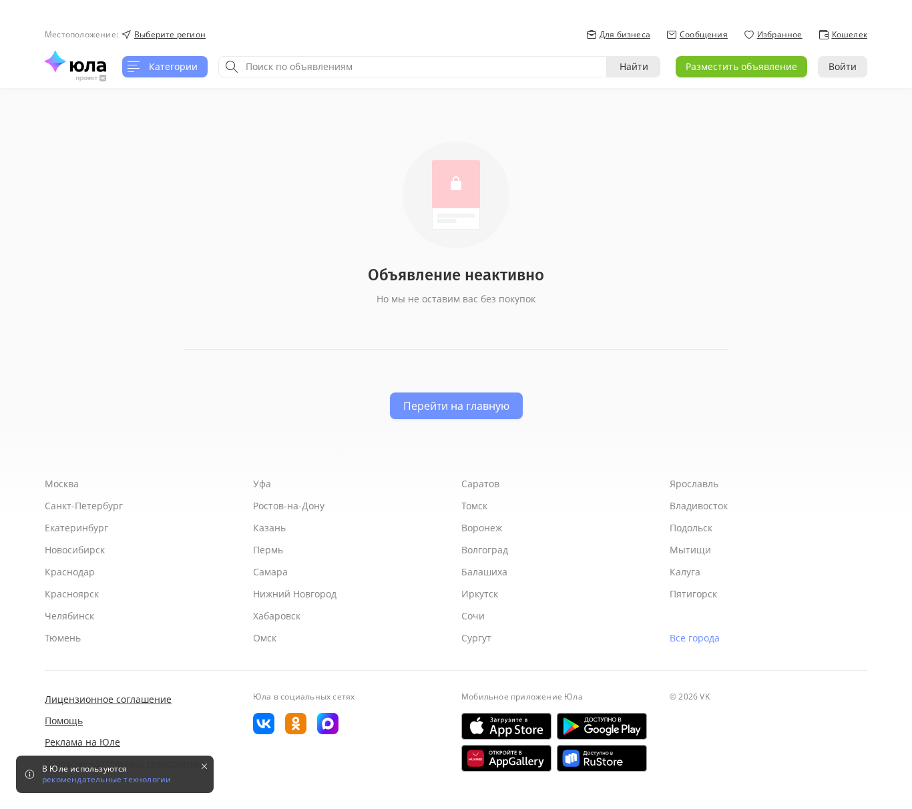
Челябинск (69, 615)
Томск (474, 505)
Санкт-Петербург (84, 505)
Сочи (473, 615)
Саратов (480, 483)
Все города (695, 637)
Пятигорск (693, 593)
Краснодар (70, 571)
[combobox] (412, 66)
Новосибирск (75, 549)
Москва (62, 483)
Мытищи (690, 549)
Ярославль (694, 483)
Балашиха (484, 571)
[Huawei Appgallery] (506, 758)
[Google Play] (602, 726)
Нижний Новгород (294, 593)
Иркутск (479, 593)
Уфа (262, 483)
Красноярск (72, 593)
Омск (264, 637)
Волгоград (484, 549)
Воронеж (481, 527)
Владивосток (699, 505)
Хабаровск (276, 615)
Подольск (691, 527)
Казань (269, 527)
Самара (270, 571)
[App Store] (506, 726)
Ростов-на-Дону (288, 505)
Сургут (476, 637)
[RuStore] (602, 758)
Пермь (268, 549)
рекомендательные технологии (106, 779)
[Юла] (75, 61)
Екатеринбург (76, 527)
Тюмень (63, 637)
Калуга (685, 571)
